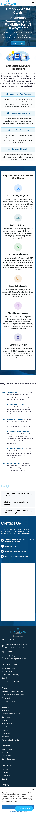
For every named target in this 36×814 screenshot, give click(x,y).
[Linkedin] (14, 639)
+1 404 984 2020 (11, 546)
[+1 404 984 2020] (2, 546)
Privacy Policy (23, 811)
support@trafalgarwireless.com (16, 556)
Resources (6, 746)
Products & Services (9, 665)
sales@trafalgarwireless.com (15, 551)
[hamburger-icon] (33, 3)
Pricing (4, 688)
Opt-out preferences (13, 811)
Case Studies (7, 766)
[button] (33, 789)
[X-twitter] (10, 639)
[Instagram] (6, 639)
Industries (5, 707)
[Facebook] (3, 639)
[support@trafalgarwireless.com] (2, 556)
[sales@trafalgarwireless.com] (2, 551)
